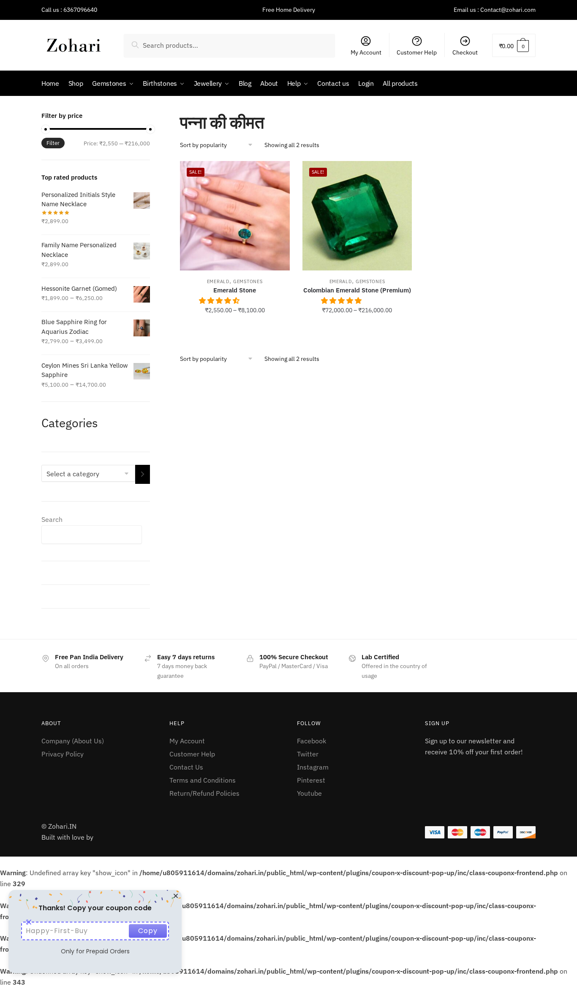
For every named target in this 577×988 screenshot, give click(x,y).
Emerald (218, 281)
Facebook (311, 741)
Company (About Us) (72, 741)
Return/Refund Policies (204, 793)
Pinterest (311, 780)
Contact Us (186, 767)
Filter (53, 143)
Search (52, 519)
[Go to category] (142, 474)
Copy (148, 931)
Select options (234, 329)
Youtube (309, 793)
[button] (220, 300)
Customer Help (417, 52)
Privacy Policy (62, 754)
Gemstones (247, 281)
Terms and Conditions (202, 780)
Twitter (307, 754)
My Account (366, 52)
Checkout (465, 52)
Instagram (313, 767)
